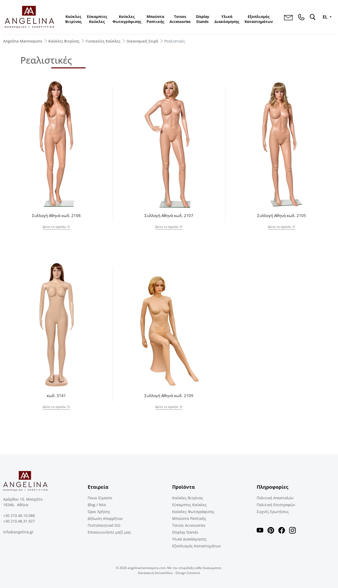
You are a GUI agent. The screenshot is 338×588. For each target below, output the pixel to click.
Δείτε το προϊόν (54, 226)
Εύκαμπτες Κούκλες (97, 19)
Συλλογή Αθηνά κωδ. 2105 (281, 215)
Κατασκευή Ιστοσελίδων (155, 573)
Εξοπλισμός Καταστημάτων (259, 19)
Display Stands (202, 19)
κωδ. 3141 (56, 395)
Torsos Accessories (180, 19)
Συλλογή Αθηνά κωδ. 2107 (168, 215)
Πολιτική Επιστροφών (276, 504)
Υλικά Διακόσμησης (226, 19)
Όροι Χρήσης (99, 511)
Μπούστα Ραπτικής (155, 19)
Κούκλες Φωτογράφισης (126, 19)
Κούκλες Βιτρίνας (73, 19)
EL (325, 17)
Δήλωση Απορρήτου (105, 518)
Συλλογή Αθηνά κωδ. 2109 (168, 395)
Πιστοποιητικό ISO (104, 525)
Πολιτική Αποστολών (275, 497)
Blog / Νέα (97, 504)
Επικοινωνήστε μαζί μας (109, 532)
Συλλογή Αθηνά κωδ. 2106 (56, 215)
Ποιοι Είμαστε (100, 497)
